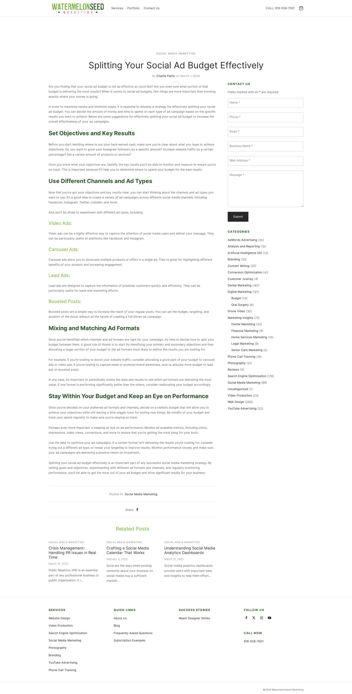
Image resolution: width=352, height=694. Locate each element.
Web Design (236, 402)
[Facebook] (137, 510)
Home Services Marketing (249, 337)
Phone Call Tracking (241, 356)
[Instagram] (261, 618)
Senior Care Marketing (247, 350)
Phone (235, 117)
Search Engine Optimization (247, 376)
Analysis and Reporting (244, 246)
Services (117, 8)
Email (234, 131)
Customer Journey (240, 279)
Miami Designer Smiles (194, 618)
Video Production (240, 395)
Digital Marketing (240, 292)
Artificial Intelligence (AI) (245, 253)
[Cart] (301, 8)
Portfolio (133, 8)
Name (235, 102)
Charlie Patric (165, 75)
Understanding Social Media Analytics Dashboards (189, 550)
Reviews (233, 369)
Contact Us (152, 8)
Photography (237, 363)
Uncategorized (238, 389)
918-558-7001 (253, 641)
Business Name (241, 146)
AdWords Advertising (242, 240)
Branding (234, 259)
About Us (120, 618)
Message (237, 175)
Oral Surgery (240, 305)
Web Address (240, 160)
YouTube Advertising (242, 408)
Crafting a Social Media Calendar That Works (128, 550)
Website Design (59, 618)
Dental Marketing (240, 285)
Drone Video (236, 311)
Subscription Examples (129, 640)
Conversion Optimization (245, 272)
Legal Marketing (242, 343)
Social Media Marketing (176, 53)
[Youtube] (269, 618)
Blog (117, 625)
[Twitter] (254, 618)
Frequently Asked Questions (133, 633)
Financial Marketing (244, 331)
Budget (236, 298)
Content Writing (239, 266)
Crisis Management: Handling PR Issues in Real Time (72, 553)
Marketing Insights (240, 318)
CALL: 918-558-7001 (280, 8)
